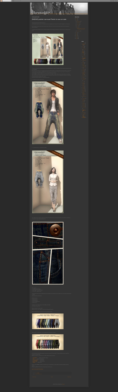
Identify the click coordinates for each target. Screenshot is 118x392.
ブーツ (83, 112)
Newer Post (34, 376)
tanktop (83, 106)
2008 (77, 38)
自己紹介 (83, 117)
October (78, 22)
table (83, 63)
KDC (34, 358)
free (83, 47)
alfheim (83, 69)
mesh (83, 53)
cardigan (83, 79)
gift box (83, 89)
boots (83, 62)
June (78, 25)
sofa (83, 101)
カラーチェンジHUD (83, 74)
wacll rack (84, 107)
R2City (34, 362)
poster (83, 70)
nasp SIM (35, 357)
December (79, 21)
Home (52, 376)
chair (83, 81)
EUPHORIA (35, 361)
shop (83, 54)
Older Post (69, 376)
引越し (83, 116)
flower (83, 87)
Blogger (63, 384)
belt (83, 77)
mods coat (84, 96)
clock (83, 46)
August (78, 24)
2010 (76, 35)
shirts (83, 71)
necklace (83, 98)
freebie (83, 88)
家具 (83, 52)
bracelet (83, 78)
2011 (76, 34)
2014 (76, 18)
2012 (76, 32)
